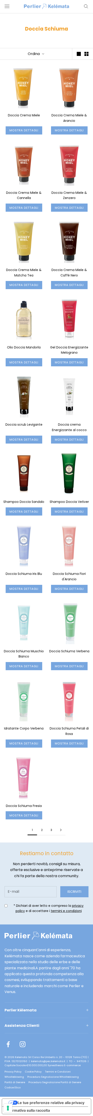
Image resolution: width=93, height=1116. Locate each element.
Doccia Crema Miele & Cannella (24, 195)
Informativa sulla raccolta (28, 1110)
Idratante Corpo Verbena (24, 728)
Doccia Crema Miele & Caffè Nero (69, 273)
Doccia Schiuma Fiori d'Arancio (69, 576)
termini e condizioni (66, 911)
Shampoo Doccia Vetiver (69, 501)
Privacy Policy (13, 1071)
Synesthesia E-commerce (64, 1065)
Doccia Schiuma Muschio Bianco (24, 654)
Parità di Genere (15, 1082)
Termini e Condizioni (58, 1071)
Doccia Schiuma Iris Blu (24, 573)
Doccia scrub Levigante (23, 424)
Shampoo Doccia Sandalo (23, 501)
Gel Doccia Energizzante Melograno (69, 350)
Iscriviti (74, 891)
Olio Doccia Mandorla (24, 347)
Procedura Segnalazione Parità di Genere (54, 1082)
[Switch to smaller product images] (86, 54)
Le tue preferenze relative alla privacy (51, 1102)
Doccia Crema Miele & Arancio (69, 118)
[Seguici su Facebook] (8, 1044)
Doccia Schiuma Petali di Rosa (69, 731)
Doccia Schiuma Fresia (24, 806)
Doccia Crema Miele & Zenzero (69, 195)
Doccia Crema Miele (24, 115)
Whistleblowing (14, 1077)
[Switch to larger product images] (79, 54)
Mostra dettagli (23, 130)
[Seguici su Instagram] (22, 1044)
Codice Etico (13, 1087)
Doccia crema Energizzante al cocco (69, 427)
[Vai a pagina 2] (60, 830)
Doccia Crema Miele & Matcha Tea (24, 273)
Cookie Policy (33, 1071)
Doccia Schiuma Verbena (69, 651)
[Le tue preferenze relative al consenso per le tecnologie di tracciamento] (8, 1108)
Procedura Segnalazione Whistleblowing (53, 1077)
